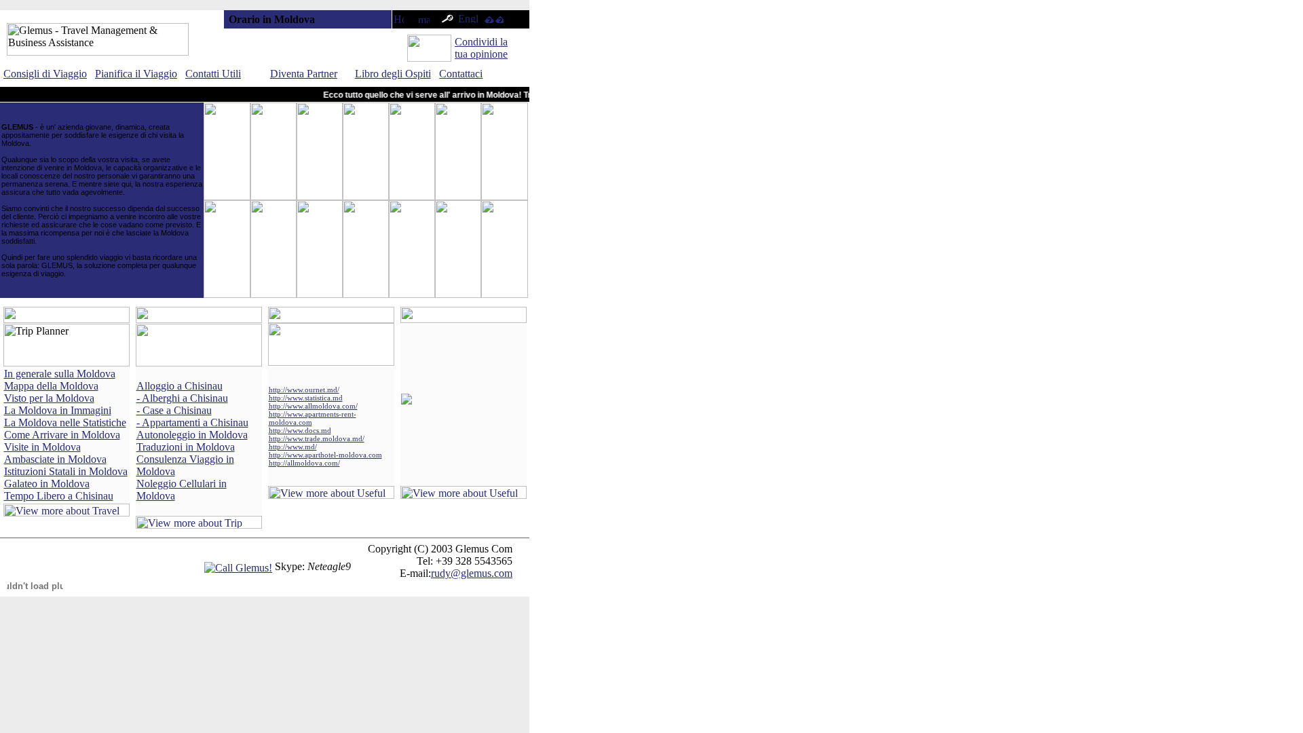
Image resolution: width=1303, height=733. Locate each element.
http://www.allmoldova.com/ (313, 406)
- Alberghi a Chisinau (182, 398)
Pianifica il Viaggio (136, 73)
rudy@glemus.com (471, 573)
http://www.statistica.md (306, 398)
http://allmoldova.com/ (304, 463)
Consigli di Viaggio (45, 73)
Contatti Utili (213, 73)
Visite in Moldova (42, 447)
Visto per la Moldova (49, 398)
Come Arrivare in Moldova (62, 434)
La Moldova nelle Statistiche (65, 422)
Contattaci (461, 73)
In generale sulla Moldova (59, 373)
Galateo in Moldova (47, 483)
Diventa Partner (303, 73)
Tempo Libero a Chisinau (58, 496)
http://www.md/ (293, 447)
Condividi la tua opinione (481, 48)
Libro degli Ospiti (393, 73)
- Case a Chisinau (174, 410)
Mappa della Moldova (51, 386)
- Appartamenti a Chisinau (192, 422)
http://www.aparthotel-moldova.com (325, 455)
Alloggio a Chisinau (179, 386)
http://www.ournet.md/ (304, 390)
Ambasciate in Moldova (55, 459)
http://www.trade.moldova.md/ (316, 438)
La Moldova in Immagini (57, 410)
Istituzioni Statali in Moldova (66, 471)
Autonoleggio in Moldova (192, 434)
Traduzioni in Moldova (185, 447)
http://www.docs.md (300, 430)
